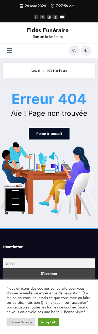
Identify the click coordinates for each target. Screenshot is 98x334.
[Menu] (9, 50)
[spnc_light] (86, 50)
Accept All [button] (48, 322)
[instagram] (55, 17)
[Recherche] (74, 50)
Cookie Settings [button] (21, 322)
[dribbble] (49, 17)
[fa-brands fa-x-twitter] (42, 17)
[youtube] (62, 17)
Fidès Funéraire (47, 30)
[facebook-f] (36, 17)
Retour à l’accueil (49, 134)
